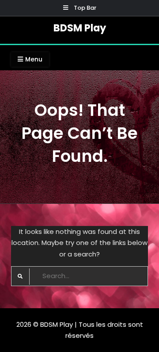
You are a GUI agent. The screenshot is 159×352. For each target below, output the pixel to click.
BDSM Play (79, 28)
